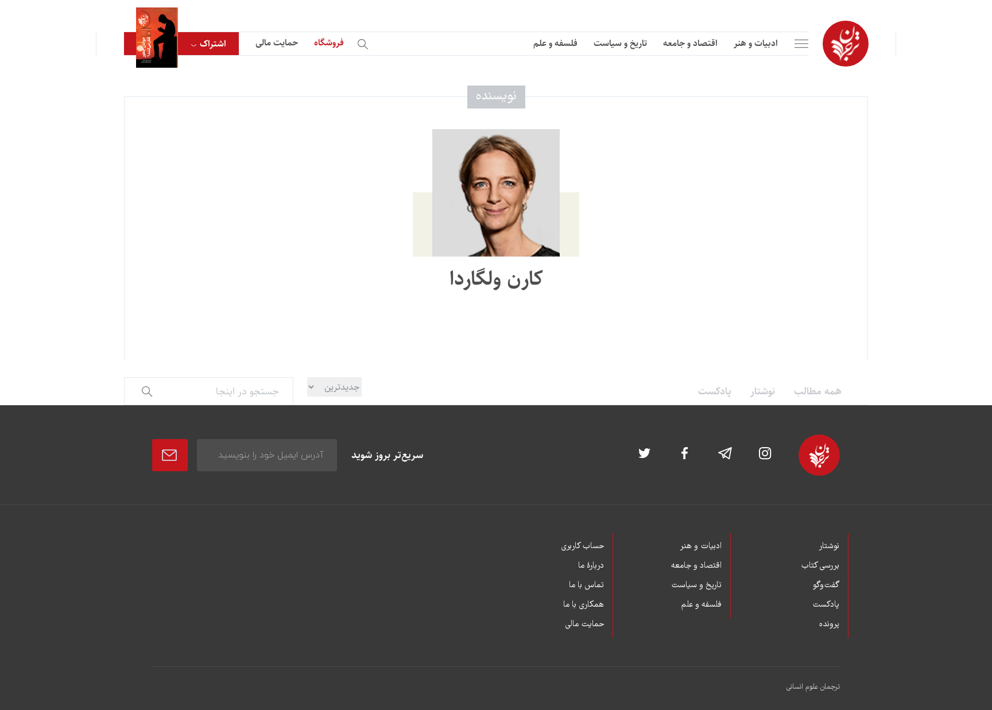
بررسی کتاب (820, 566)
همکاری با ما (583, 605)
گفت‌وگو (826, 585)
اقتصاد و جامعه (690, 43)
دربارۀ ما (591, 566)
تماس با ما (586, 585)
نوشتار (762, 391)
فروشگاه (329, 43)
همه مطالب (818, 391)
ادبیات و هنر (756, 43)
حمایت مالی (276, 43)
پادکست (714, 391)
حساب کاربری (582, 546)
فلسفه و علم (555, 43)
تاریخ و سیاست (620, 43)
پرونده (829, 624)
